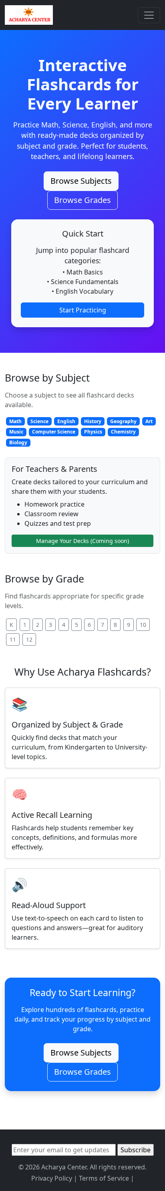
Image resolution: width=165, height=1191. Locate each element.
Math (15, 421)
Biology (18, 442)
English (66, 421)
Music (16, 431)
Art (149, 421)
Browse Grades (82, 200)
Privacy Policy (51, 1178)
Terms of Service (104, 1178)
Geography (123, 421)
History (92, 421)
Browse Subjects (81, 180)
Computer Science (53, 431)
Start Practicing (82, 310)
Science (39, 421)
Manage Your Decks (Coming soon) (82, 541)
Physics (93, 431)
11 (13, 639)
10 (143, 624)
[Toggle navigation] (149, 15)
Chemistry (123, 431)
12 (29, 639)
